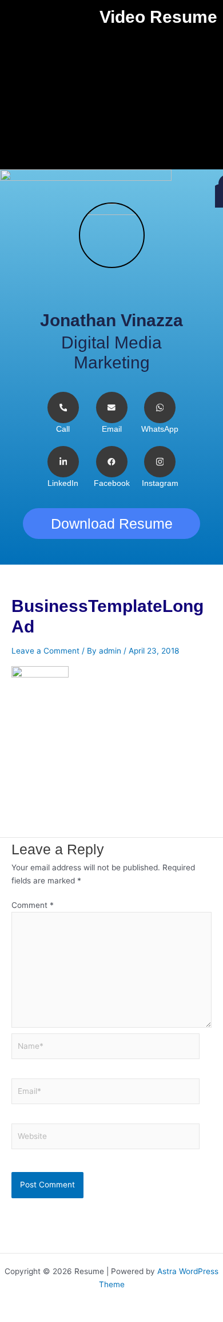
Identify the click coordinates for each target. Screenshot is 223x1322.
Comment (32, 905)
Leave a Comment (45, 650)
